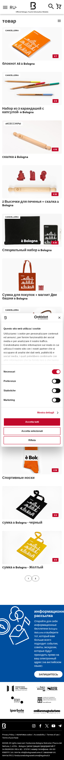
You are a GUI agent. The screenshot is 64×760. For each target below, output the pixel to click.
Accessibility (39, 734)
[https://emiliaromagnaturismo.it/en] (46, 714)
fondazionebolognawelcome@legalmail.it (32, 755)
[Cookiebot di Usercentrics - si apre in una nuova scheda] (36, 318)
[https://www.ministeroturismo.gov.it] (17, 691)
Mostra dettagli (45, 412)
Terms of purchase (10, 737)
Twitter (47, 726)
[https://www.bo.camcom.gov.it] (47, 702)
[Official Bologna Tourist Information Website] (33, 5)
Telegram (60, 726)
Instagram (34, 726)
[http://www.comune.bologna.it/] (17, 714)
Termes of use (53, 734)
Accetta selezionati (32, 431)
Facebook (40, 726)
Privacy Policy (8, 734)
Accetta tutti (32, 422)
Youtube (53, 726)
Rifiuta (32, 440)
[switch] (56, 381)
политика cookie (24, 734)
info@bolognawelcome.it (31, 752)
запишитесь (48, 674)
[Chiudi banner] (59, 318)
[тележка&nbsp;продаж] (59, 6)
